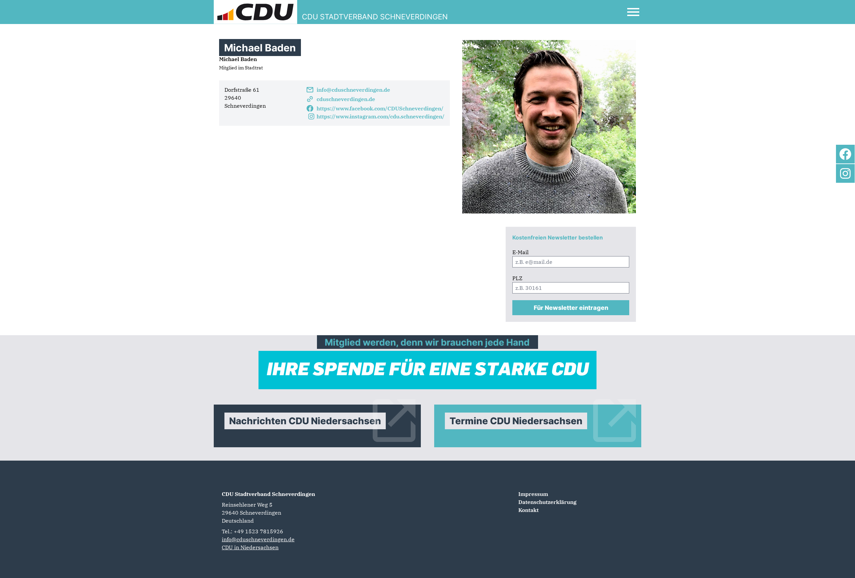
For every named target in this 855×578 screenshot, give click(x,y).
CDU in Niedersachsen (250, 547)
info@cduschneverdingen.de (353, 89)
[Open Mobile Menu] (633, 12)
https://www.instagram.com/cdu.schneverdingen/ (381, 116)
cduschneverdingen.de (346, 99)
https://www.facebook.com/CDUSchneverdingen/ (380, 108)
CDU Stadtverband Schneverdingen (268, 494)
